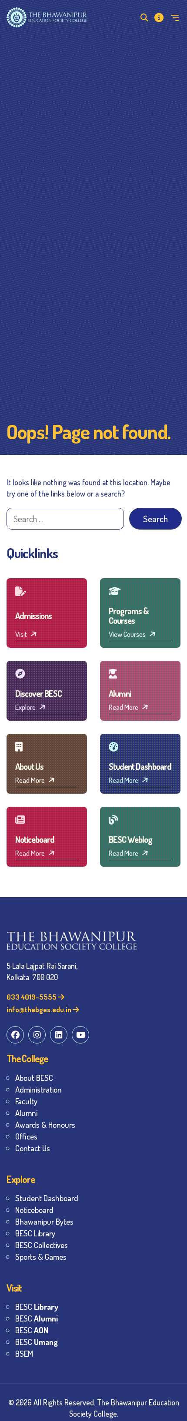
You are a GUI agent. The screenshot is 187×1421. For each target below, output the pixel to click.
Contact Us (32, 1148)
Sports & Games (41, 1257)
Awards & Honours (45, 1125)
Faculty (26, 1101)
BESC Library (35, 1233)
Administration (38, 1089)
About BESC (34, 1078)
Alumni (26, 1113)
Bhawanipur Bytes (44, 1221)
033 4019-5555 (32, 996)
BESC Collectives (41, 1245)
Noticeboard (34, 1210)
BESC (36, 1307)
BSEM (24, 1353)
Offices (26, 1136)
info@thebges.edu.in (40, 1009)
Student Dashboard (46, 1198)
